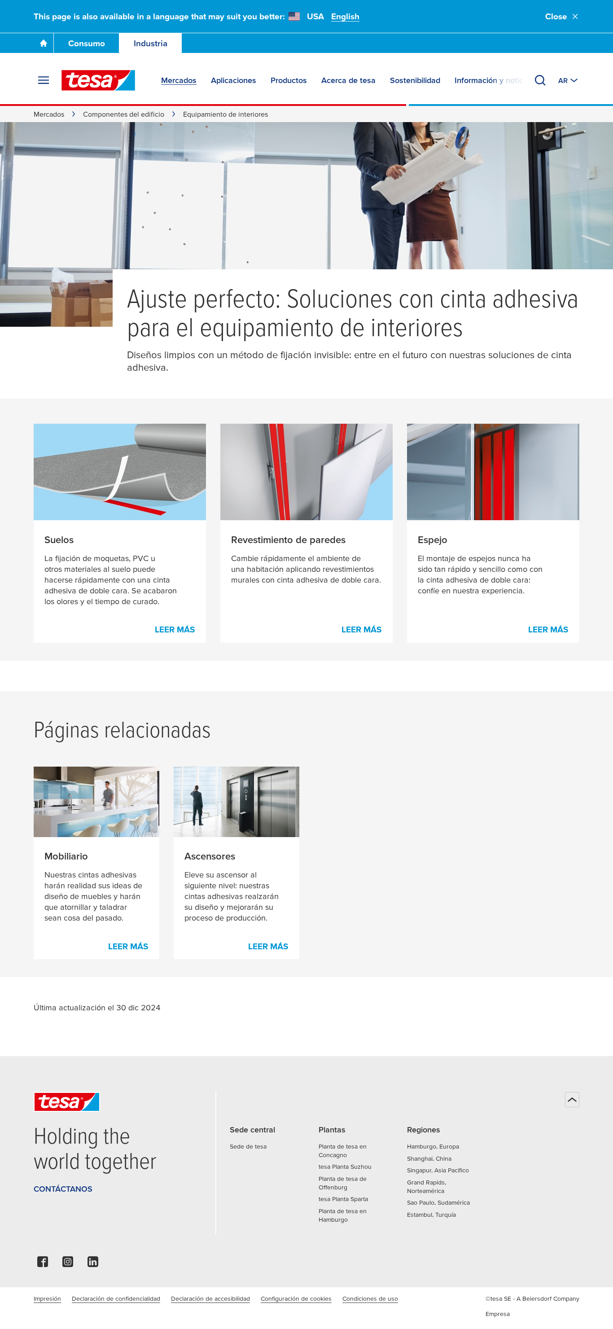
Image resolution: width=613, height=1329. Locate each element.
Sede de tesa (248, 1146)
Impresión (47, 1298)
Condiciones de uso (370, 1298)
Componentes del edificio (123, 114)
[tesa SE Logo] (98, 80)
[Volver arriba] (572, 1099)
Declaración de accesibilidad (210, 1298)
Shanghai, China (429, 1158)
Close (556, 16)
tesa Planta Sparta (343, 1198)
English (345, 16)
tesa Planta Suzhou (345, 1166)
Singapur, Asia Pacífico (438, 1170)
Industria (150, 43)
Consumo (86, 43)
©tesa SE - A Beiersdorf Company (532, 1298)
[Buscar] (540, 80)
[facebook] (43, 1264)
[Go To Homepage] (43, 43)
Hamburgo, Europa (433, 1146)
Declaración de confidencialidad (116, 1298)
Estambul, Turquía (431, 1214)
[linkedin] (93, 1264)
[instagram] (68, 1264)
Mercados (49, 114)
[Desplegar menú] (43, 80)
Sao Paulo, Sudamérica (438, 1202)
